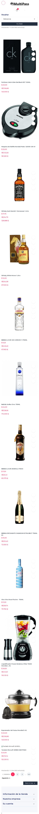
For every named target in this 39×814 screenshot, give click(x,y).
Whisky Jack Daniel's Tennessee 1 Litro (15, 211)
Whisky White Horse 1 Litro (10, 275)
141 (29, 774)
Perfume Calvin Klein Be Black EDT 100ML (15, 82)
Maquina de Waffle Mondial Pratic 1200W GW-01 (18, 147)
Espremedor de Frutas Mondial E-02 (14, 730)
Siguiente (6, 778)
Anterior (6, 774)
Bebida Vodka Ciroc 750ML (10, 404)
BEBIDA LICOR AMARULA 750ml (12, 469)
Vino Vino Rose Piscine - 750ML (12, 599)
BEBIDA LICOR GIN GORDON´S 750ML (14, 340)
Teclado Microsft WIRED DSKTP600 (13, 750)
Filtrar (19, 24)
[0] (17, 10)
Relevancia (19, 19)
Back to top (30, 783)
